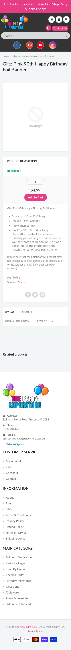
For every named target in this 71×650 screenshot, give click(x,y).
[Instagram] (52, 45)
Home (6, 56)
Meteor (21, 282)
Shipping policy (15, 538)
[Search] (65, 36)
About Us (27, 312)
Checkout (12, 472)
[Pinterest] (40, 45)
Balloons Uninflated (18, 604)
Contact (11, 478)
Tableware (12, 592)
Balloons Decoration (19, 557)
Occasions (12, 586)
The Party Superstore (26, 626)
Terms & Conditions (17, 321)
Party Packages (15, 563)
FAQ (9, 509)
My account (13, 461)
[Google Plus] (29, 45)
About (10, 497)
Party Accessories (17, 598)
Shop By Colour (16, 569)
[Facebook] (17, 45)
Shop (9, 503)
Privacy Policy (44, 321)
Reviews (9, 312)
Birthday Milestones (18, 580)
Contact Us (60, 28)
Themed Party (15, 574)
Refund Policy (14, 526)
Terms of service (16, 532)
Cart (8, 467)
